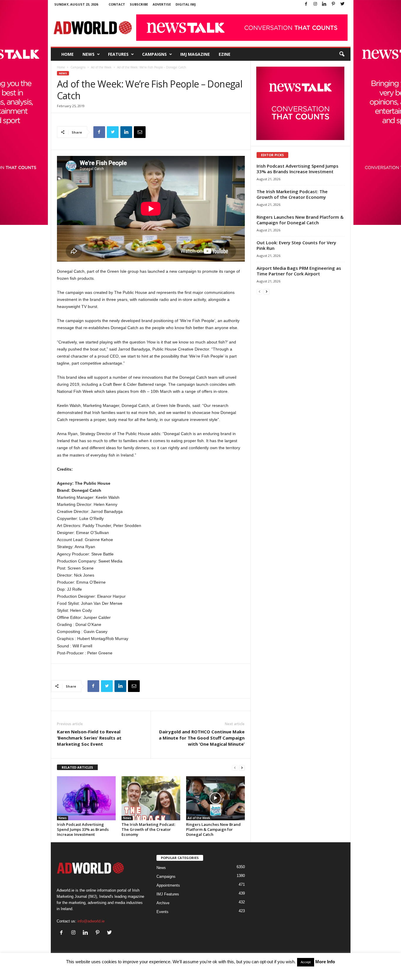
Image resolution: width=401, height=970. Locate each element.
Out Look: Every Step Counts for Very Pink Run (296, 245)
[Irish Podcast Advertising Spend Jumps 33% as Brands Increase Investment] (86, 798)
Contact (117, 4)
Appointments (168, 885)
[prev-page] (235, 767)
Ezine (224, 54)
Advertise (162, 4)
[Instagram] (315, 4)
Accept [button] (306, 962)
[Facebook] (306, 4)
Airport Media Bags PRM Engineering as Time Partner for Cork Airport (299, 271)
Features (118, 54)
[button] (341, 54)
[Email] (140, 132)
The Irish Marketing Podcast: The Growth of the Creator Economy (148, 829)
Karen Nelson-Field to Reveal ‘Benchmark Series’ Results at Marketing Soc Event (89, 738)
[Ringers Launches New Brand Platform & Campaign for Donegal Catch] (215, 798)
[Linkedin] (324, 4)
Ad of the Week (101, 67)
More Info (325, 961)
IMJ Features (167, 894)
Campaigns (154, 54)
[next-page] (242, 767)
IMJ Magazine (195, 54)
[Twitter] (342, 4)
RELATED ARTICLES (77, 767)
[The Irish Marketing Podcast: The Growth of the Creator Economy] (151, 798)
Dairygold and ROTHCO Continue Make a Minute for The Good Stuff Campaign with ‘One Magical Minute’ (202, 738)
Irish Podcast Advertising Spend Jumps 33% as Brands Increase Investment (83, 829)
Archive (162, 903)
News (88, 54)
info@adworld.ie (91, 921)
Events (162, 912)
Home (67, 54)
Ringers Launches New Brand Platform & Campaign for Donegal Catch (213, 829)
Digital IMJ (186, 4)
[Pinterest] (333, 4)
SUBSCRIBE (139, 4)
